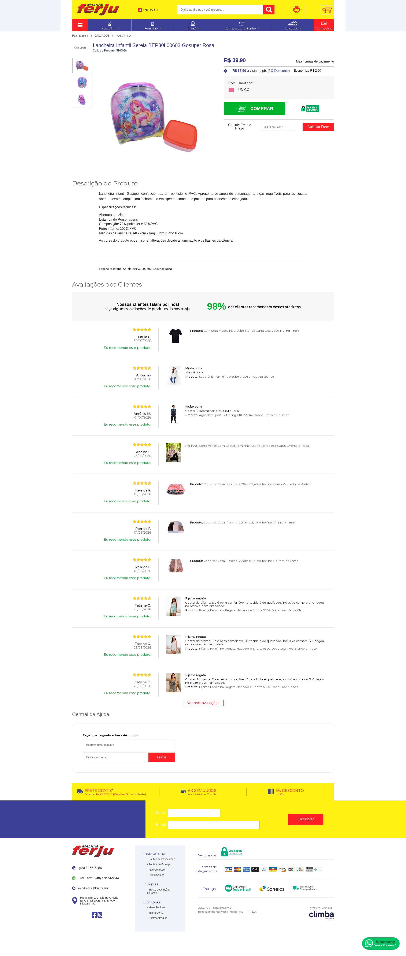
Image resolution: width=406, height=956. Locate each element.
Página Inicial (80, 35)
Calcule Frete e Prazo (239, 126)
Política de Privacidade (162, 859)
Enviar (161, 757)
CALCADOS (102, 35)
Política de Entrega (159, 864)
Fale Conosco (157, 869)
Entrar (149, 9)
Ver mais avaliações (203, 703)
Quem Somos (156, 875)
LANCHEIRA (123, 36)
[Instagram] (99, 914)
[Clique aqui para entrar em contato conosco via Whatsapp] (381, 943)
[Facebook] (94, 914)
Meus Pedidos (157, 907)
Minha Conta (156, 912)
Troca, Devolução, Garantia (158, 891)
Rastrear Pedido (158, 918)
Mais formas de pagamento (315, 61)
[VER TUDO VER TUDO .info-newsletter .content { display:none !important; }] (80, 25)
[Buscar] (268, 9)
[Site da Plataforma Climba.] (321, 913)
